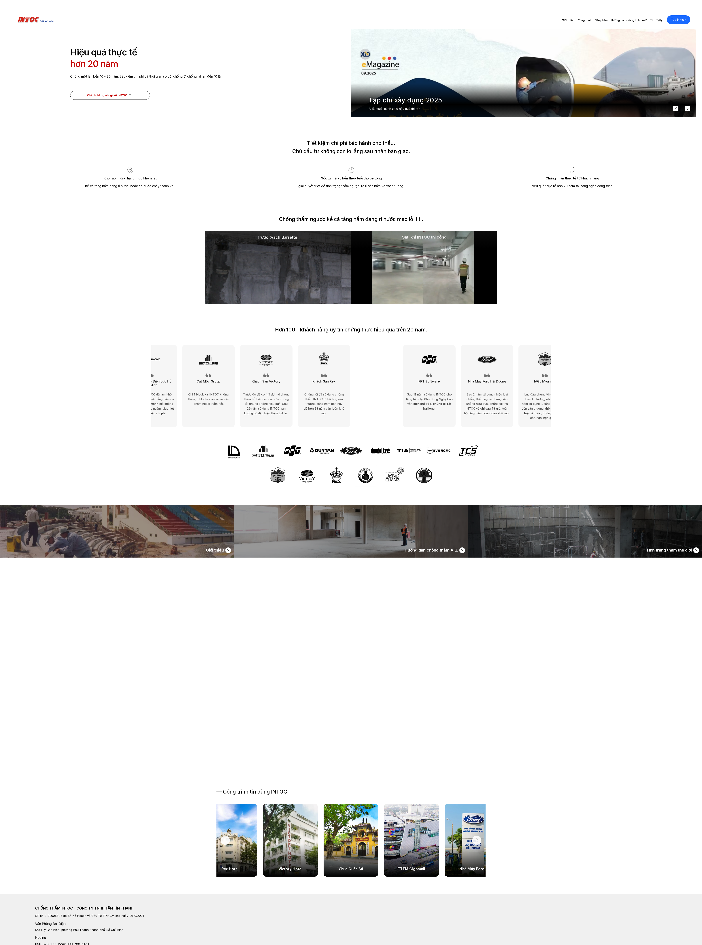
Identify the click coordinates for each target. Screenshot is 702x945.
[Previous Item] (225, 840)
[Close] (228, 550)
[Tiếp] (687, 108)
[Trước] (675, 108)
